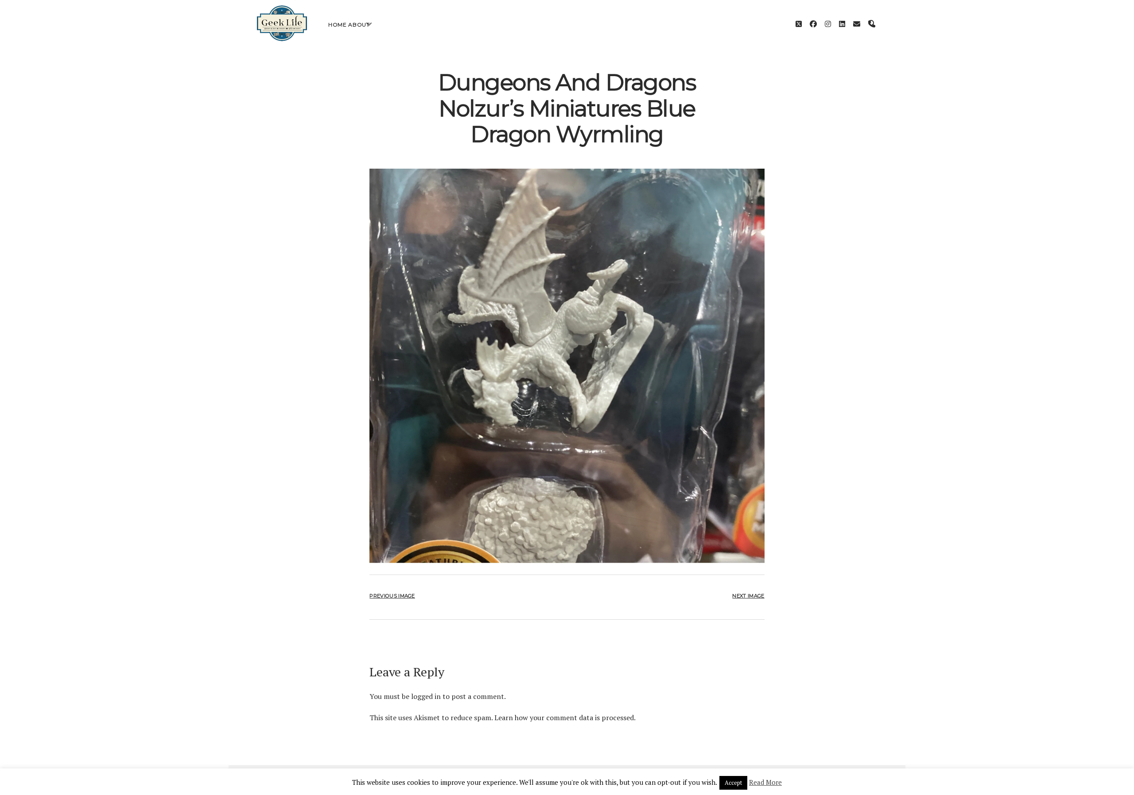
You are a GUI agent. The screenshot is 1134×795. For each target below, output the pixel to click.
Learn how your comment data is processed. (565, 717)
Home (337, 24)
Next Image (748, 596)
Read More (765, 782)
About (358, 24)
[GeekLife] (282, 39)
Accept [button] (733, 783)
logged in (426, 696)
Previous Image (392, 596)
